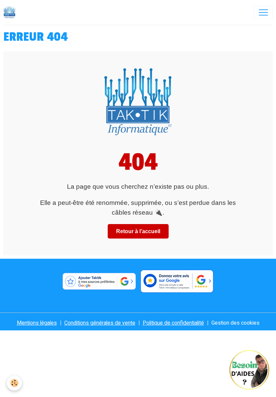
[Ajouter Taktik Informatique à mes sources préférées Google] (99, 281)
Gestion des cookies (235, 323)
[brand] (11, 12)
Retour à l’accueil (138, 231)
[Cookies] (14, 383)
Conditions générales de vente (99, 323)
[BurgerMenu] (263, 12)
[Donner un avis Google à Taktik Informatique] (177, 281)
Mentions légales (37, 323)
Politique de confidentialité (173, 323)
